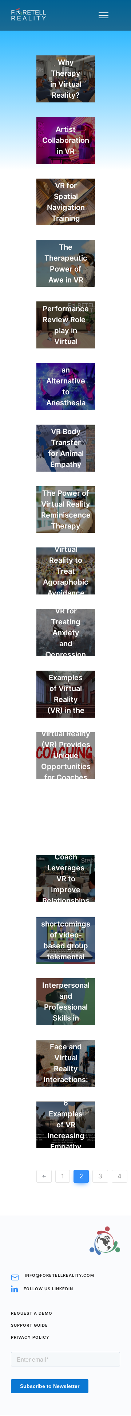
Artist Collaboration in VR (65, 140)
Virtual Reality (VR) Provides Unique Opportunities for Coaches (66, 755)
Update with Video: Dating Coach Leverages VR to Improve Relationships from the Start (66, 879)
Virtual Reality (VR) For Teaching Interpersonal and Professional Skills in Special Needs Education (66, 1001)
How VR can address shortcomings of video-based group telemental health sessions (65, 940)
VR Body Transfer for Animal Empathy (66, 448)
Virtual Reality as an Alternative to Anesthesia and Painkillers (66, 386)
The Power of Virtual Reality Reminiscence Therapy (66, 509)
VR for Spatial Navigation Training (66, 202)
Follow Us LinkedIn (48, 1289)
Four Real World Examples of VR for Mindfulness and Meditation (65, 853)
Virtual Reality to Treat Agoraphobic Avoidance (65, 571)
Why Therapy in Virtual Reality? (66, 79)
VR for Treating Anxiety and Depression (66, 632)
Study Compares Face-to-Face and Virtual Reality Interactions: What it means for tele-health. (65, 1063)
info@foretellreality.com (59, 1275)
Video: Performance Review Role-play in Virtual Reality (66, 325)
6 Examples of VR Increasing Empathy (65, 1125)
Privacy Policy (30, 1337)
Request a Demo (31, 1313)
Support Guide (29, 1325)
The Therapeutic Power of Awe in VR (65, 263)
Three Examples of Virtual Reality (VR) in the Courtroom (66, 694)
